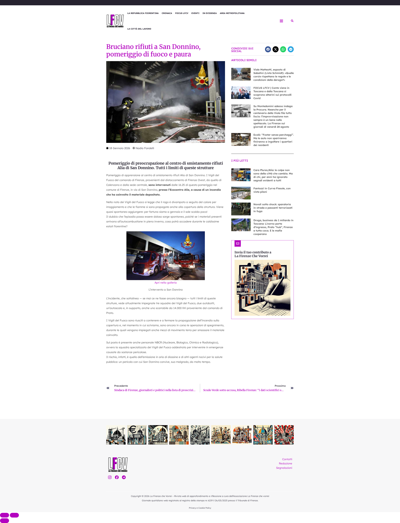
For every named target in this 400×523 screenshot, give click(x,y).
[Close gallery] (4, 520)
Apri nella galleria (166, 282)
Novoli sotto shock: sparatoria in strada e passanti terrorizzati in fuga (272, 208)
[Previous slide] (4, 515)
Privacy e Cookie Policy (200, 508)
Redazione (285, 463)
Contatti (287, 459)
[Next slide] (14, 515)
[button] (292, 21)
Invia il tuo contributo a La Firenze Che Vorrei (253, 254)
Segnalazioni (284, 467)
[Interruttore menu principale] (281, 21)
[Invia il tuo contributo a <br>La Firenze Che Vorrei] (238, 243)
